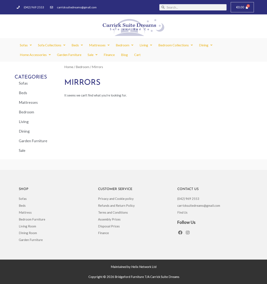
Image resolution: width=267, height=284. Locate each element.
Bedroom (122, 45)
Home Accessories (33, 55)
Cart (137, 55)
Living (144, 45)
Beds (75, 45)
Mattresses (97, 45)
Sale (90, 55)
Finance (109, 55)
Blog (124, 55)
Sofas (24, 45)
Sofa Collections (49, 45)
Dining (203, 45)
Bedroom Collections (173, 45)
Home (68, 67)
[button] (26, 45)
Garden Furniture (69, 55)
